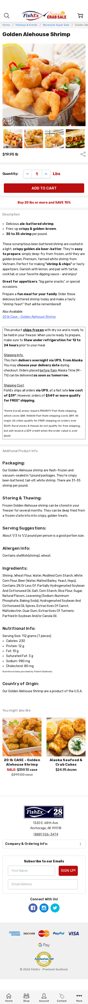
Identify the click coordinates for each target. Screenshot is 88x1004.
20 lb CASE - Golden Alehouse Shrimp (22, 762)
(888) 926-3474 (46, 834)
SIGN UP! (68, 870)
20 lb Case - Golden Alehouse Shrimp (29, 317)
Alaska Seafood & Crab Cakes (66, 762)
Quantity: (10, 174)
